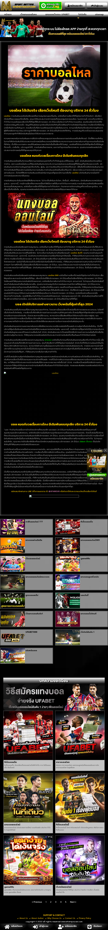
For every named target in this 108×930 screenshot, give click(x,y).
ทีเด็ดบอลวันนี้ (62, 824)
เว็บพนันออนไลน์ (63, 887)
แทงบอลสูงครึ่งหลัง (90, 576)
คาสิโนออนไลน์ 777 (34, 521)
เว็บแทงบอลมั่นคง (28, 14)
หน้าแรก (8, 14)
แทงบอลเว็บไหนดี (88, 613)
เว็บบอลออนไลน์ (33, 558)
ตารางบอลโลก (63, 762)
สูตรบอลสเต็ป (32, 595)
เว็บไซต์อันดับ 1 (87, 632)
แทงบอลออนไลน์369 (90, 540)
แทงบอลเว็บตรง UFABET (57, 14)
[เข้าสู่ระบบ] (35, 926)
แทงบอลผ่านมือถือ (34, 540)
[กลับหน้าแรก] (7, 926)
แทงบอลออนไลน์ (12, 824)
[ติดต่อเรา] (89, 926)
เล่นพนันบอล (31, 650)
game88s (85, 558)
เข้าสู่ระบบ (43, 926)
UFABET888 (31, 632)
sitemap (99, 14)
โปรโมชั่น (82, 14)
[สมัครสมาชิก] (61, 926)
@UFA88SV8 (54, 491)
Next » (73, 901)
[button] (105, 450)
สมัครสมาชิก (71, 926)
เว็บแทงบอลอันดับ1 (34, 613)
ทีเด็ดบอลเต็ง (87, 521)
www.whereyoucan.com (71, 921)
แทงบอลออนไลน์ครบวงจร (37, 576)
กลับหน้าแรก (16, 926)
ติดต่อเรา (98, 926)
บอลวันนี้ (84, 595)
